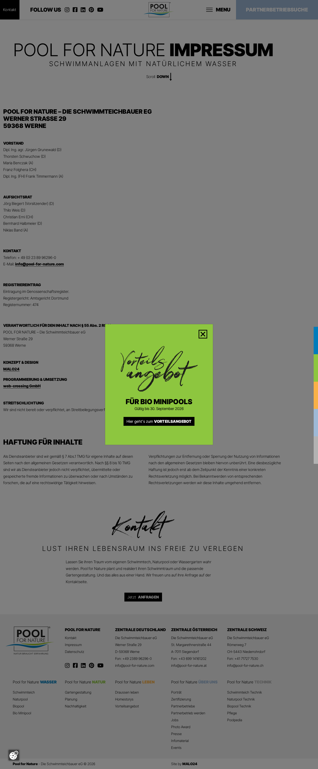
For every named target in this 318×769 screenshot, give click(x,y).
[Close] (206, 333)
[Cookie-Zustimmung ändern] (14, 755)
